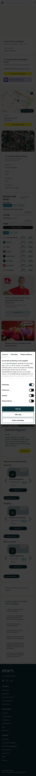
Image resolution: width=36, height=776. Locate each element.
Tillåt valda (18, 414)
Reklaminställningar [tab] (26, 354)
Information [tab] (14, 354)
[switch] (31, 390)
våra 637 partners (12, 363)
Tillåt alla (18, 409)
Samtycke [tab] (5, 354)
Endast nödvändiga (18, 420)
